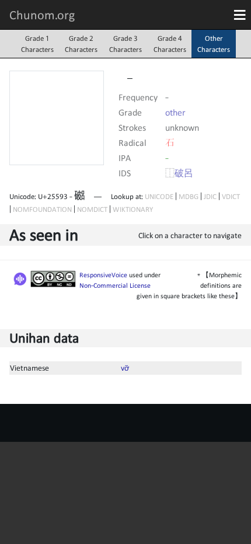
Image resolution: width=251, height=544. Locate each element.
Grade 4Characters (170, 43)
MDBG (188, 196)
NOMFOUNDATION (42, 209)
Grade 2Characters (81, 43)
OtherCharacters (213, 43)
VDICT (231, 196)
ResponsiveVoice (103, 274)
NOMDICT (92, 209)
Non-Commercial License (115, 285)
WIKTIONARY (133, 209)
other (175, 112)
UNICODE (159, 196)
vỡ (125, 368)
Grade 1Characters (37, 43)
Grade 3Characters (125, 43)
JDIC (210, 196)
